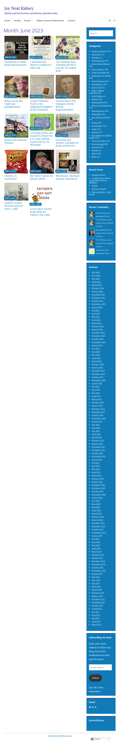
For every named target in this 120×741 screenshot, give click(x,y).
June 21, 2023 (61, 96)
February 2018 (98, 592)
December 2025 (98, 294)
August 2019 (97, 535)
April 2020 (96, 510)
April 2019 (96, 548)
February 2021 (98, 478)
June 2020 (96, 504)
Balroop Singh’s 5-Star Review (100, 193)
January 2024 (97, 367)
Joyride (95, 185)
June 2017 (96, 615)
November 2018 (98, 564)
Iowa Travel (97, 87)
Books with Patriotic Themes (15, 141)
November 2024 (98, 335)
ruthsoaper (100, 250)
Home (7, 20)
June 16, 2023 (36, 128)
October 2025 (97, 301)
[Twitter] (114, 21)
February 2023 (98, 402)
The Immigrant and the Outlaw (100, 136)
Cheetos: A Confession (10, 177)
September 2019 (99, 532)
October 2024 (97, 339)
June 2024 (96, 351)
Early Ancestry (98, 69)
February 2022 (98, 440)
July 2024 (96, 348)
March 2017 (97, 624)
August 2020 (97, 497)
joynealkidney (101, 230)
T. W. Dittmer (101, 213)
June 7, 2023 (35, 171)
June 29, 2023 (36, 57)
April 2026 (96, 282)
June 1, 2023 (35, 204)
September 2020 (99, 494)
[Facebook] (110, 21)
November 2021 (98, 450)
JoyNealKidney (96, 720)
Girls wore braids (99, 188)
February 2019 (98, 554)
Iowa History (97, 84)
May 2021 (96, 469)
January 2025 (97, 329)
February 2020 (98, 516)
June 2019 (96, 542)
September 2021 (99, 456)
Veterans (95, 147)
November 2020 (98, 488)
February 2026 (98, 288)
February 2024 (98, 364)
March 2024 (97, 361)
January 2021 (97, 481)
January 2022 (97, 443)
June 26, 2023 (10, 96)
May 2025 (96, 316)
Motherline (96, 114)
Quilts (94, 129)
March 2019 (97, 551)
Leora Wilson (97, 96)
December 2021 (98, 447)
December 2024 (98, 332)
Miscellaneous (98, 111)
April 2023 (96, 396)
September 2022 (99, 418)
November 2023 (98, 374)
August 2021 (97, 459)
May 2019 (96, 545)
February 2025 (98, 326)
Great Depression (99, 72)
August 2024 (97, 345)
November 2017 (98, 602)
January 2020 (97, 520)
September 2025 (99, 304)
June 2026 (96, 275)
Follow (95, 677)
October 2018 (97, 567)
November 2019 (98, 526)
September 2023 (99, 380)
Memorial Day (97, 102)
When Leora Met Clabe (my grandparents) (13, 103)
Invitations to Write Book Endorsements (15, 63)
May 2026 (96, 278)
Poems (94, 122)
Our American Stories (101, 117)
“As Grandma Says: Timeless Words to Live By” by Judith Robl (66, 66)
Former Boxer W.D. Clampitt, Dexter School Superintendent (66, 105)
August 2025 (97, 307)
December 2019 (98, 523)
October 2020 (97, 491)
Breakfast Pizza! (98, 175)
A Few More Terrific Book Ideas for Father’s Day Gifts (41, 211)
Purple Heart (97, 126)
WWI (94, 156)
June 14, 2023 (61, 135)
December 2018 (98, 561)
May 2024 (96, 354)
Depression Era (98, 60)
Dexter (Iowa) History (101, 64)
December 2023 (98, 370)
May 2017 (96, 618)
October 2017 (97, 605)
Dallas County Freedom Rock (50, 20)
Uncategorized (98, 144)
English (97, 739)
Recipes (95, 132)
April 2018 (96, 586)
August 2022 (97, 421)
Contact (71, 20)
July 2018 (96, 577)
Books (27, 20)
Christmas (96, 54)
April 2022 (96, 434)
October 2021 (97, 453)
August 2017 (97, 608)
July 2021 (96, 462)
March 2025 (97, 323)
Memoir (95, 99)
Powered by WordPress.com (60, 735)
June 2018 (96, 580)
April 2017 (96, 621)
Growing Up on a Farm (101, 75)
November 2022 (98, 412)
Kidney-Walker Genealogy (96, 91)
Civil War (95, 57)
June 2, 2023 (10, 198)
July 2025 (96, 310)
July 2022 (96, 424)
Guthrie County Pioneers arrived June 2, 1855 (13, 205)
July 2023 (96, 386)
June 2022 (96, 428)
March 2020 (97, 513)
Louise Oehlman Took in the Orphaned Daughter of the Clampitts (41, 105)
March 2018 (97, 589)
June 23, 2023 (36, 96)
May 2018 (96, 583)
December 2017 (98, 599)
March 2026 (97, 285)
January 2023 (97, 405)
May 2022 (96, 431)
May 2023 (96, 393)
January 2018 (97, 596)
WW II (94, 153)
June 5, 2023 (61, 171)
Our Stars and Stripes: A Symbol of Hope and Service (67, 142)
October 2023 (97, 377)
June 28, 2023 (61, 57)
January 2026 (97, 291)
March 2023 (97, 399)
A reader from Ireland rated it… (104, 223)
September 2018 (99, 570)
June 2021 (96, 466)
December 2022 (98, 409)
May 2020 (96, 507)
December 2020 (98, 485)
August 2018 (97, 573)
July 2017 (96, 612)
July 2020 (96, 500)
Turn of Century (99, 140)
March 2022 (97, 437)
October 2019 (97, 529)
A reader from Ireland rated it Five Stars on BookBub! (99, 180)
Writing (95, 150)
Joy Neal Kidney (19, 8)
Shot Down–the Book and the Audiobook (67, 177)
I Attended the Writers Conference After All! (41, 64)
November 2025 (98, 297)
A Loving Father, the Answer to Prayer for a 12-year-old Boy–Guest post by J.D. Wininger (41, 138)
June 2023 (96, 389)
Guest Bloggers (98, 81)
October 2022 (97, 415)
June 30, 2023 (10, 57)
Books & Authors (99, 51)
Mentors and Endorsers (102, 105)
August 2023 (97, 383)
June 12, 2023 (10, 171)
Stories (17, 20)
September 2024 (99, 342)
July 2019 (96, 539)
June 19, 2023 (10, 135)
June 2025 (96, 313)
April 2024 (96, 358)
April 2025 (96, 320)
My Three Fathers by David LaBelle (41, 177)
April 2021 (96, 472)
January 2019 (97, 558)
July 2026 (96, 272)
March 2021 (97, 475)
